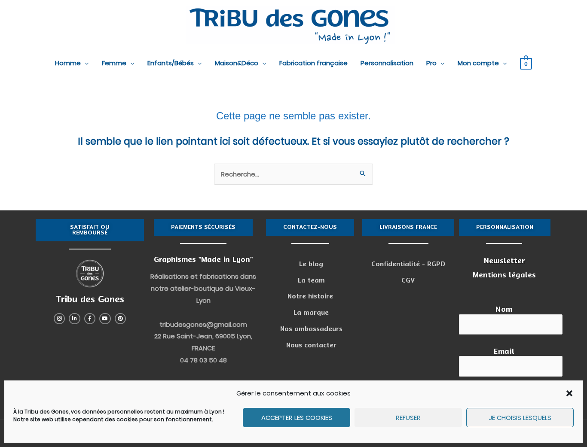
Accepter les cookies (296, 417)
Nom (504, 309)
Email (504, 351)
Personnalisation (387, 62)
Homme (68, 62)
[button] (569, 393)
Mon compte (478, 62)
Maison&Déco (236, 62)
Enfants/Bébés (170, 62)
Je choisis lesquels (520, 417)
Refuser (408, 417)
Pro (431, 62)
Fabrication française (313, 62)
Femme (114, 62)
